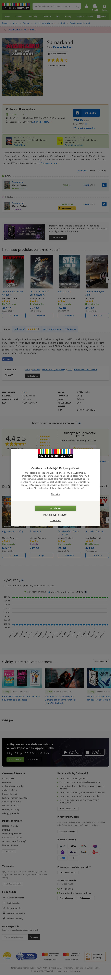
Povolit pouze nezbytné (55, 515)
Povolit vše (55, 508)
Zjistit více (55, 494)
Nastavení (55, 520)
